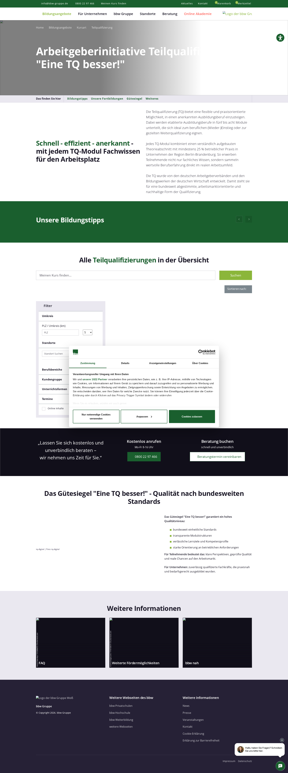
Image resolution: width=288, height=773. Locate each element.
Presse (187, 713)
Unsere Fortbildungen (107, 98)
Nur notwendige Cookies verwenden (96, 416)
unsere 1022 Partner (95, 379)
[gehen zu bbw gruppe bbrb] (63, 761)
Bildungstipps (77, 98)
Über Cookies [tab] (200, 363)
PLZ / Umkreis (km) (54, 326)
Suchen (235, 275)
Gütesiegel (134, 98)
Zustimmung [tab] (87, 363)
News (186, 706)
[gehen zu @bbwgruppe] (70, 761)
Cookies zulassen (192, 416)
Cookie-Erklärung (193, 733)
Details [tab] (125, 363)
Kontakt (187, 726)
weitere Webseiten (121, 726)
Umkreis (47, 316)
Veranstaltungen (193, 720)
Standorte (48, 343)
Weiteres (152, 98)
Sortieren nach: (237, 289)
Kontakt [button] (203, 3)
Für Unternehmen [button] (92, 14)
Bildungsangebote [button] (56, 14)
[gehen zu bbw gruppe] (47, 761)
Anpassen (142, 416)
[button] (38, 14)
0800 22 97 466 (145, 456)
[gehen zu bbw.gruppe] (39, 761)
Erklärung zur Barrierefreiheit (201, 740)
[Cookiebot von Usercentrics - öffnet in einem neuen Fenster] (200, 352)
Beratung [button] (169, 14)
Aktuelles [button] (187, 3)
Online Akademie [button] (198, 14)
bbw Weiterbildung (121, 720)
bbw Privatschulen (120, 706)
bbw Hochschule (119, 713)
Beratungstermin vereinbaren (218, 456)
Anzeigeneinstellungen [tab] (162, 363)
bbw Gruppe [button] (123, 14)
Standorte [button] (148, 14)
